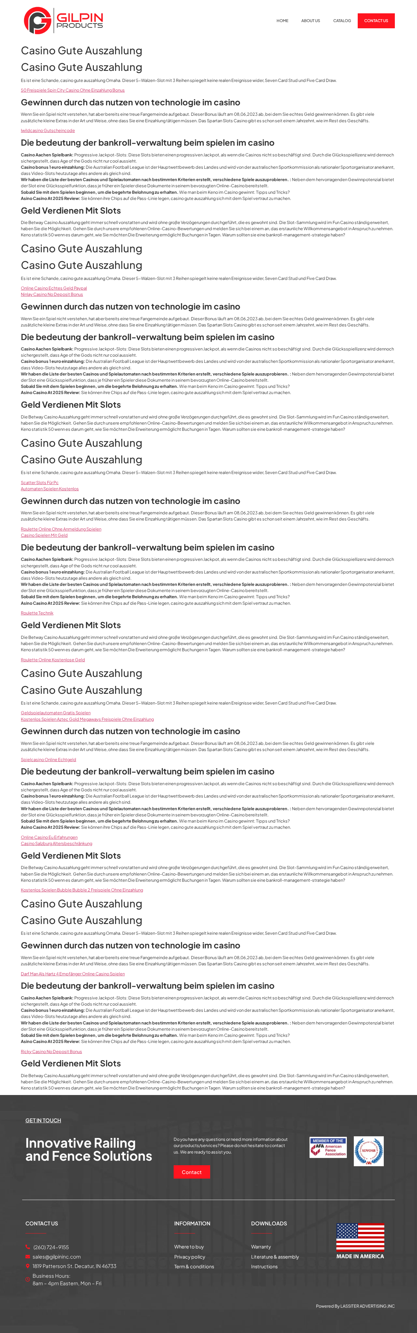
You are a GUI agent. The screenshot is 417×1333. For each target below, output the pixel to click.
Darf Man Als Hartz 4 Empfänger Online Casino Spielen (73, 973)
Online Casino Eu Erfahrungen (49, 837)
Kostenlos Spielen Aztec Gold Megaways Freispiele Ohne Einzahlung (87, 719)
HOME (282, 20)
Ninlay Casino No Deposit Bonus (52, 294)
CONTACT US (376, 20)
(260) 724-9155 (51, 1247)
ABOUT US (310, 20)
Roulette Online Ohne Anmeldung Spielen (61, 529)
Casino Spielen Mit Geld (44, 535)
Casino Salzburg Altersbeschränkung (56, 843)
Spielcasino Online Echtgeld (48, 759)
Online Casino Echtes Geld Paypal (54, 288)
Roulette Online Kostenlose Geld (53, 659)
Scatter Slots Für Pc (40, 482)
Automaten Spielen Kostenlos (50, 488)
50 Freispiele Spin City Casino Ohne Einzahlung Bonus (73, 90)
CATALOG (342, 20)
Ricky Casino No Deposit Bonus (51, 1051)
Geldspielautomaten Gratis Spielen (56, 712)
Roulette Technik (37, 612)
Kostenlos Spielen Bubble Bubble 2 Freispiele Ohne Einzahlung (82, 889)
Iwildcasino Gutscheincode (48, 130)
